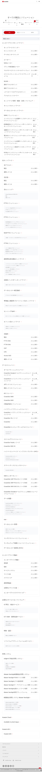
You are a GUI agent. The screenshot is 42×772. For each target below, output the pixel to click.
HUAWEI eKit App (8, 760)
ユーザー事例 (22, 22)
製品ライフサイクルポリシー (9, 22)
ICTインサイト (37, 22)
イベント (17, 22)
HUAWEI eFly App (18, 760)
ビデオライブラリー (29, 22)
